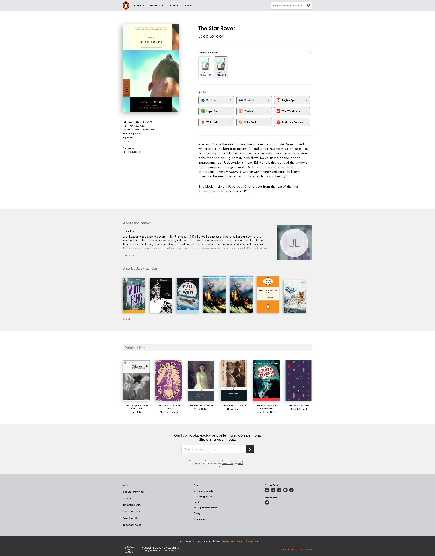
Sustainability (130, 518)
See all (126, 318)
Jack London (211, 36)
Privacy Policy (228, 541)
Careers (197, 485)
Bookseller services (133, 491)
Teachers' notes (132, 524)
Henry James (233, 408)
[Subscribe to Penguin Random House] (250, 449)
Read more (128, 255)
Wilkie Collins (201, 408)
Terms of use (200, 518)
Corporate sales (132, 505)
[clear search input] (308, 6)
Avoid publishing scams (205, 507)
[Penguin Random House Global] (132, 549)
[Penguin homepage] (126, 5)
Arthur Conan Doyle (266, 412)
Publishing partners (203, 496)
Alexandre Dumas (169, 412)
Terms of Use (227, 463)
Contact (128, 498)
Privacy (197, 513)
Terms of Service (246, 541)
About (126, 485)
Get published (131, 511)
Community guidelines (205, 490)
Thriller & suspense (132, 151)
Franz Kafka (136, 412)
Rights (197, 501)
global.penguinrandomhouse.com (293, 548)
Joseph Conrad (299, 408)
